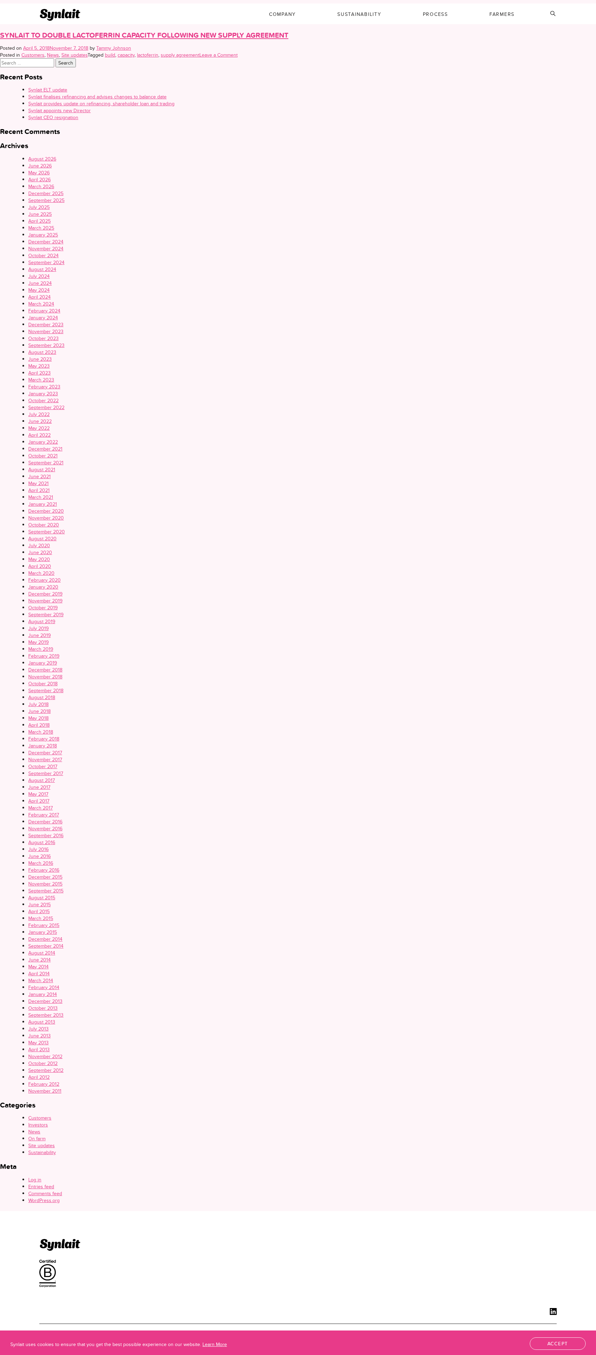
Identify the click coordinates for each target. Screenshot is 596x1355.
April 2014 (39, 973)
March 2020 (41, 573)
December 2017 (45, 752)
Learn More (214, 1344)
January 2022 (43, 441)
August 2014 (41, 952)
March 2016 (40, 863)
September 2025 (46, 200)
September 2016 (45, 835)
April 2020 (39, 566)
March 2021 (40, 497)
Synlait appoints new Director (59, 110)
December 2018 (45, 669)
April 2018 (39, 725)
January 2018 (42, 745)
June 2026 (40, 165)
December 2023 (45, 324)
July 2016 (38, 849)
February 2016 (43, 870)
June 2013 (39, 1035)
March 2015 (40, 918)
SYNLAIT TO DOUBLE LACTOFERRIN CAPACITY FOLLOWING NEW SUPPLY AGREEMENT (144, 35)
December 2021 (45, 448)
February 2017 (43, 814)
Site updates (74, 54)
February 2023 (44, 386)
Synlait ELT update (47, 89)
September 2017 (45, 773)
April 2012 (39, 1077)
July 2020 (39, 545)
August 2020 (42, 538)
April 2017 (38, 800)
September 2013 (45, 1015)
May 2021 (38, 483)
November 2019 (45, 600)
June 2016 (39, 856)
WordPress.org (44, 1200)
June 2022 (40, 421)
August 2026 (42, 158)
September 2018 (45, 690)
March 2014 (40, 980)
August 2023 (42, 352)
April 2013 (39, 1049)
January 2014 (42, 994)
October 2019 (43, 607)
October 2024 (43, 255)
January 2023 (43, 393)
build (110, 54)
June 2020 (40, 552)
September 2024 (46, 262)
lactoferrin (147, 54)
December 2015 (45, 876)
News (53, 54)
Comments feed (45, 1193)
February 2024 (44, 310)
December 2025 (45, 193)
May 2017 (38, 794)
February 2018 (43, 738)
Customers (32, 54)
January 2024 (43, 317)
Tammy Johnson (113, 48)
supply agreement (180, 54)
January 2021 (42, 504)
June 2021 (39, 476)
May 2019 (38, 642)
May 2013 (38, 1042)
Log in (34, 1179)
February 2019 (43, 655)
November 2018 (45, 676)
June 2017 (39, 787)
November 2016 (45, 828)
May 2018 (38, 718)
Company (282, 14)
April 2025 (39, 220)
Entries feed (41, 1186)
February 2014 (43, 987)
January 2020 (43, 586)
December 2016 (45, 821)
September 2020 (46, 531)
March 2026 (41, 186)
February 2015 (43, 925)
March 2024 (41, 303)
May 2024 (39, 290)
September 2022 (46, 407)
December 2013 (45, 1001)
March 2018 (40, 731)
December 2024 (45, 241)
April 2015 (39, 911)
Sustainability (359, 14)
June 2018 (39, 711)
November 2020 (46, 517)
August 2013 (41, 1021)
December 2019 (45, 593)
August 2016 (41, 842)
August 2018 (41, 697)
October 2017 (42, 766)
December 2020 (46, 510)
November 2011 (44, 1090)
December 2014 (45, 939)
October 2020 (43, 524)
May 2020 (39, 559)
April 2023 (39, 372)
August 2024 (42, 269)
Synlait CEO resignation (53, 117)
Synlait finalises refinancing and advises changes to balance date (97, 96)
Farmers (502, 14)
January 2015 (42, 932)
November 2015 (45, 883)
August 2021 (41, 469)
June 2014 (39, 959)
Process (435, 14)
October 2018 (43, 683)
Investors (38, 1124)
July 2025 (39, 207)
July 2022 (39, 414)
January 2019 (42, 662)
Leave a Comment (218, 54)
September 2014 (45, 945)
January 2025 (43, 234)
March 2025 (41, 227)
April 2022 (39, 435)
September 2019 (45, 614)
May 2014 (38, 966)
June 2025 (40, 214)
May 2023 (39, 365)
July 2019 (38, 628)
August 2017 (41, 780)
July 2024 (39, 276)
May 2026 (39, 172)
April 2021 (39, 490)
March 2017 (40, 807)
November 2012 (45, 1056)
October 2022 (43, 400)
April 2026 (39, 179)
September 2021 (45, 462)
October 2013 (43, 1008)
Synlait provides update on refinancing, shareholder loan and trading (101, 103)
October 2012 (43, 1063)
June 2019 (39, 635)
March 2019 (40, 649)
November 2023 (45, 331)
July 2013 (38, 1028)
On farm (37, 1138)
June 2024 (40, 283)
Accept (557, 1343)
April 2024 (39, 296)
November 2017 (45, 759)
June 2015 (39, 904)
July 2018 (38, 704)
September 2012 (45, 1070)
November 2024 (45, 248)
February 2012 (43, 1084)
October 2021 (43, 455)
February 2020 (44, 580)
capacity (126, 54)
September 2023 (46, 345)
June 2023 (40, 359)
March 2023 (41, 379)
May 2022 (39, 428)
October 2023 (43, 338)
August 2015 (41, 897)
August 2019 (41, 621)
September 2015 (45, 890)
